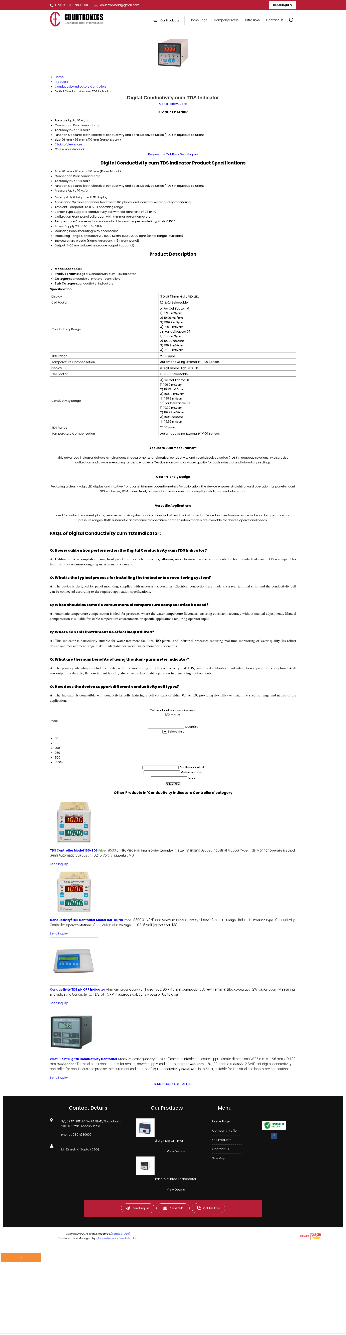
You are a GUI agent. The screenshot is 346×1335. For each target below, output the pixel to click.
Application (63, 202)
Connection (63, 176)
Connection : (208, 989)
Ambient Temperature (71, 207)
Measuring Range (67, 236)
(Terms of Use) (120, 1234)
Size (58, 171)
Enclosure (62, 240)
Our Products (169, 20)
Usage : (214, 850)
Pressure (61, 190)
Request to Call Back (163, 154)
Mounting (61, 231)
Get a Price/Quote (173, 104)
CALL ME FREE (183, 1084)
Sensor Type (64, 212)
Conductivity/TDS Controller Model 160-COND (86, 920)
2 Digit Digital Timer (169, 1141)
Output (60, 245)
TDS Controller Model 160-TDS (74, 850)
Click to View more (68, 144)
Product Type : (248, 850)
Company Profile (226, 20)
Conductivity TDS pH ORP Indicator (77, 989)
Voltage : (94, 855)
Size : (189, 850)
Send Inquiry (189, 154)
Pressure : (163, 994)
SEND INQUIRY (163, 1084)
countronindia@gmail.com (119, 5)
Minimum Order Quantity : (157, 850)
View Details (176, 1151)
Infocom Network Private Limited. (117, 1238)
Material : (124, 855)
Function (61, 186)
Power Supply (64, 226)
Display (60, 197)
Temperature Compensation (76, 221)
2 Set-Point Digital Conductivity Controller (84, 1059)
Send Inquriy (282, 5)
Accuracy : (249, 989)
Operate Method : (92, 925)
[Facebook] (274, 1138)
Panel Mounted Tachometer (175, 1179)
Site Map (218, 1158)
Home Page (198, 20)
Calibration (63, 216)
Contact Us (274, 20)
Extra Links (252, 20)
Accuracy (61, 181)
